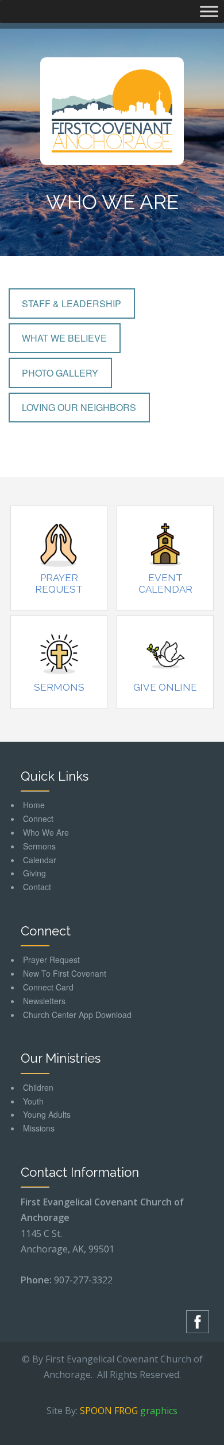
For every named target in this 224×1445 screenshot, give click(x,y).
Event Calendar (165, 583)
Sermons (59, 687)
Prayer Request (59, 583)
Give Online (165, 687)
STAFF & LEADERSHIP (71, 303)
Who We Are (46, 832)
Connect (38, 818)
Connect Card (48, 987)
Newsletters (44, 1001)
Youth (33, 1101)
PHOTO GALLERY (60, 372)
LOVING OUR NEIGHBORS (79, 407)
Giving (34, 873)
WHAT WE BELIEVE (64, 337)
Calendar (39, 860)
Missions (39, 1128)
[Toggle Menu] (209, 11)
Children (38, 1087)
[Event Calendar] (165, 544)
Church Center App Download (77, 1014)
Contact (37, 886)
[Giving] (165, 654)
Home (34, 804)
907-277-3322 (83, 1280)
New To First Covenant (64, 973)
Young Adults (47, 1114)
